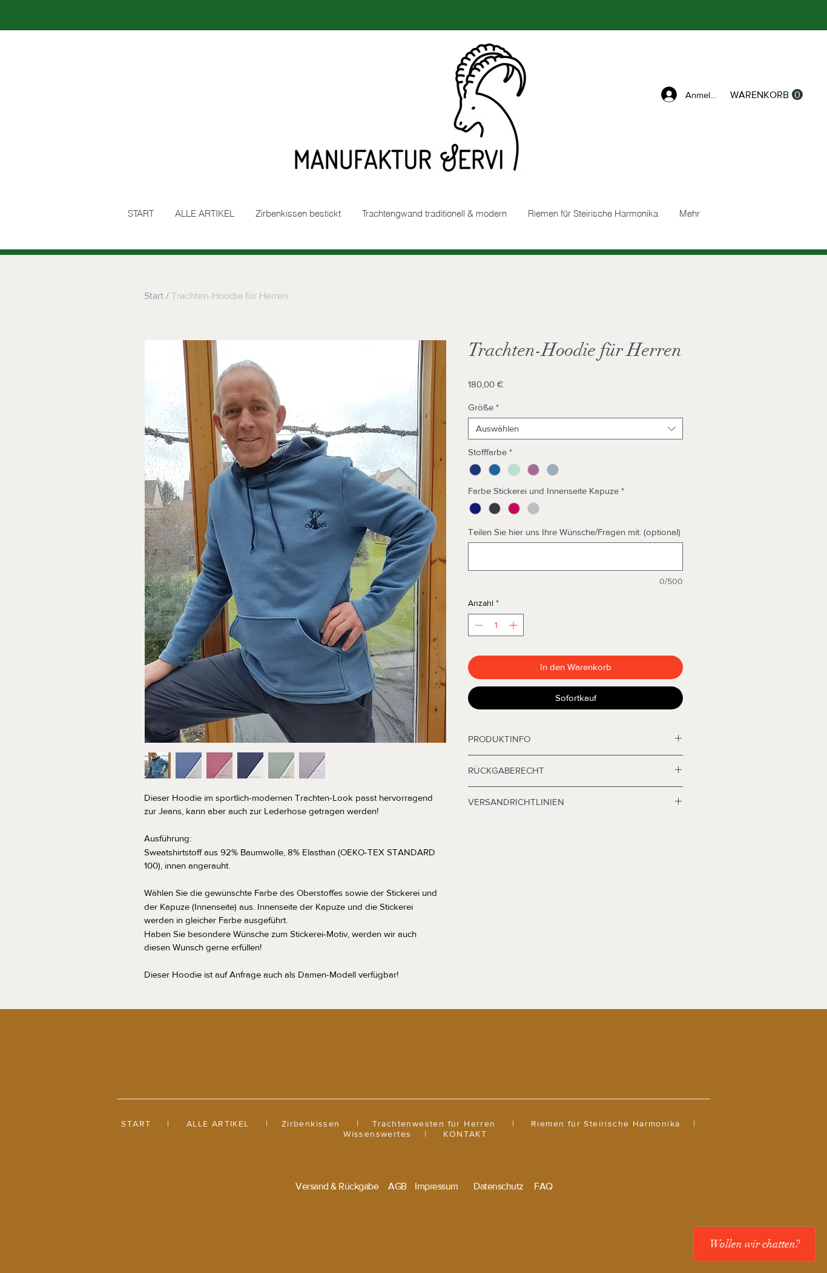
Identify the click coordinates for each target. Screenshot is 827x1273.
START (136, 1123)
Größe (483, 407)
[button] (766, 94)
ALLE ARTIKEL (217, 1123)
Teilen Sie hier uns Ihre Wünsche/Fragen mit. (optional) (574, 532)
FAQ (543, 1186)
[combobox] (575, 428)
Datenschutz (498, 1186)
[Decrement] (477, 625)
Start (153, 296)
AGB (397, 1186)
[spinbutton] (496, 625)
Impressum (436, 1186)
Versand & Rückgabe (336, 1186)
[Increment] (514, 625)
